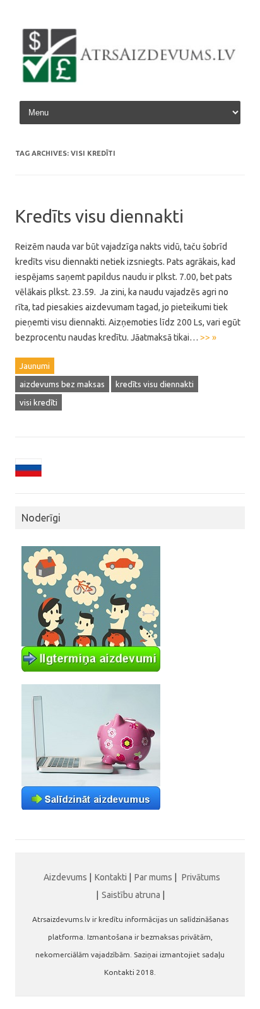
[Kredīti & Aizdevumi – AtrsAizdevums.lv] (130, 81)
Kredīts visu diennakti (99, 216)
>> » (208, 337)
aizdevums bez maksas (62, 384)
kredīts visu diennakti (154, 384)
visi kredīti (38, 402)
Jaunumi (35, 365)
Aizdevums (65, 877)
